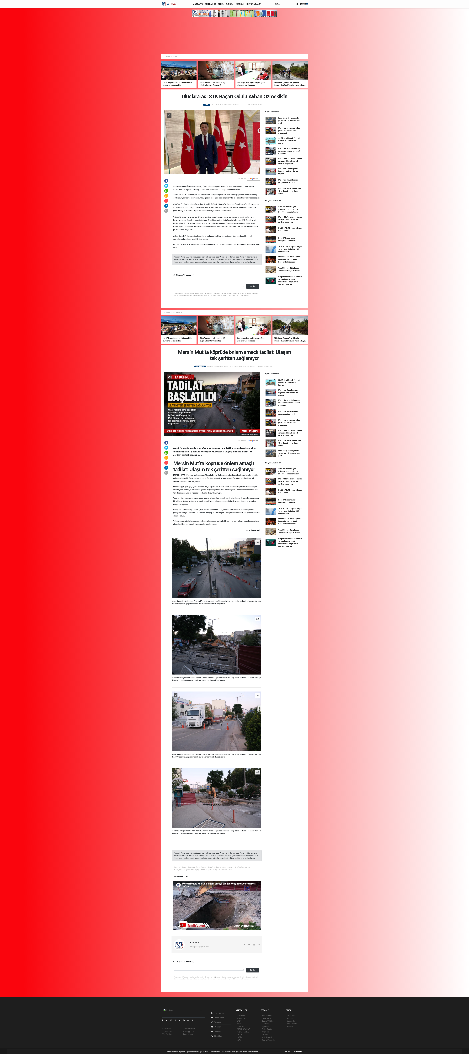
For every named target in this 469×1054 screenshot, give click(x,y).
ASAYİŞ (239, 1040)
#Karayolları (178, 870)
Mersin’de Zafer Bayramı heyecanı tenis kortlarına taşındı (288, 171)
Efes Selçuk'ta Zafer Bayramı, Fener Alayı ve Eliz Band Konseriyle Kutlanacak (289, 259)
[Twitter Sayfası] (167, 1020)
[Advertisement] (234, 35)
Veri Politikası (167, 1034)
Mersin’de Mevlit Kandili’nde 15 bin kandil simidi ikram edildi (289, 191)
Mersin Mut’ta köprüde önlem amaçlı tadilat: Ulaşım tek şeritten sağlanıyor (290, 161)
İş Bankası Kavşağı (213, 478)
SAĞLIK (239, 1035)
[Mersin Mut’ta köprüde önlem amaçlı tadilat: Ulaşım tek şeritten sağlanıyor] (212, 404)
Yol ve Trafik (266, 1018)
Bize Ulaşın (218, 1036)
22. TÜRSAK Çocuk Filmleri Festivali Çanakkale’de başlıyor (289, 140)
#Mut (184, 867)
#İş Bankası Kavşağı (191, 870)
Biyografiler (291, 1021)
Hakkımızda (166, 1029)
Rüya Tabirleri (292, 1024)
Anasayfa (167, 57)
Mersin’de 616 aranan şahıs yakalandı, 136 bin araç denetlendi (289, 130)
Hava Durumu (267, 1016)
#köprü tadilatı (213, 867)
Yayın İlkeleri (167, 1031)
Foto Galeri (219, 1013)
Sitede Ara (291, 1016)
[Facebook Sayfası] (163, 1020)
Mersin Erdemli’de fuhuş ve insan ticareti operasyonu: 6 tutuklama (289, 150)
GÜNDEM (230, 4)
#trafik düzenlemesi (242, 867)
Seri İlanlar (266, 1035)
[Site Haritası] (189, 1020)
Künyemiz (218, 1031)
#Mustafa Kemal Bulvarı (197, 867)
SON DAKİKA (210, 4)
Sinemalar (265, 1032)
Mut (195, 475)
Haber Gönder (188, 1034)
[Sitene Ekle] (193, 1020)
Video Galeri (219, 1018)
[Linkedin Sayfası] (180, 1020)
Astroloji (290, 1026)
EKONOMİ (239, 4)
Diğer (277, 4)
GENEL (221, 4)
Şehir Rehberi (267, 1037)
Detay (289, 1052)
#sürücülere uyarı (225, 870)
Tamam (299, 1052)
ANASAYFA (198, 4)
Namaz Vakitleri (267, 1021)
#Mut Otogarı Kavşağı (209, 870)
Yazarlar (217, 1022)
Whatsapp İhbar (188, 1031)
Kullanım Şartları (189, 1029)
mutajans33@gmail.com (199, 947)
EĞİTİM (239, 1037)
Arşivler (217, 1027)
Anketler (290, 1018)
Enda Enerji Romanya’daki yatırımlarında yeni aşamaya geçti (289, 120)
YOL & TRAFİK (177, 312)
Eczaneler (265, 1024)
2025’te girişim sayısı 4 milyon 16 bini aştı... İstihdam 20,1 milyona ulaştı (290, 249)
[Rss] (185, 1020)
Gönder (252, 286)
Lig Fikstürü (266, 1026)
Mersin (181, 463)
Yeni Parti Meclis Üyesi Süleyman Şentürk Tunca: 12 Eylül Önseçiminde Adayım (289, 209)
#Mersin (177, 867)
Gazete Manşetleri (268, 1040)
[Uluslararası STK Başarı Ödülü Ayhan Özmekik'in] (212, 142)
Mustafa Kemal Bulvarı (214, 475)
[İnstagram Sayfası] (172, 1020)
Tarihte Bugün (267, 1029)
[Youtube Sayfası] (176, 1020)
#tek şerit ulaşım (226, 867)
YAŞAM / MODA (243, 1032)
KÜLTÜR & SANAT (253, 4)
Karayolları (178, 509)
